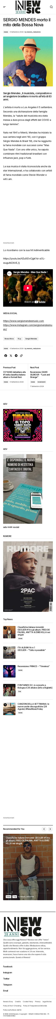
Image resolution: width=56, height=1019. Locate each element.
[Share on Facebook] (5, 355)
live (19, 691)
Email (5, 990)
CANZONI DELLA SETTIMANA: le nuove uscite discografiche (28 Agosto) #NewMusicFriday (33, 706)
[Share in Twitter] (11, 355)
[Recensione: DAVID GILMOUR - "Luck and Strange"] (40, 377)
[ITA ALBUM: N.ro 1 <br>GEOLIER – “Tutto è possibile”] (9, 652)
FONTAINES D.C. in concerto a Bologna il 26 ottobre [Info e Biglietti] (35, 686)
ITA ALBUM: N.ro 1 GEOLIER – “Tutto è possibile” (32, 648)
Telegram (7, 984)
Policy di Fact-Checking (12, 1006)
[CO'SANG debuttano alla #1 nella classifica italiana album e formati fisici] (15, 377)
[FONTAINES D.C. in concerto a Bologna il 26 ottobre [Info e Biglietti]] (9, 690)
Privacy (37, 1001)
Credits (18, 1001)
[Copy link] (21, 355)
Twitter (6, 978)
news (6, 32)
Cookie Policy (28, 1001)
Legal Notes (47, 1001)
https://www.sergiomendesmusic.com (23, 321)
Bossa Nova (9, 339)
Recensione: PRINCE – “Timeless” (34, 666)
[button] (4, 7)
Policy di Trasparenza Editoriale (35, 1006)
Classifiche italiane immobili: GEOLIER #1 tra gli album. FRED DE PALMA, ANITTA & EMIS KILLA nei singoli (34, 631)
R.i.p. (19, 339)
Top (14, 897)
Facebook (7, 966)
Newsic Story (8, 1001)
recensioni (41, 382)
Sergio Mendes (31, 339)
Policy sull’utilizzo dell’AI (12, 1010)
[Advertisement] (28, 213)
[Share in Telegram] (16, 355)
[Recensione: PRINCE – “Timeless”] (9, 671)
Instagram (7, 972)
